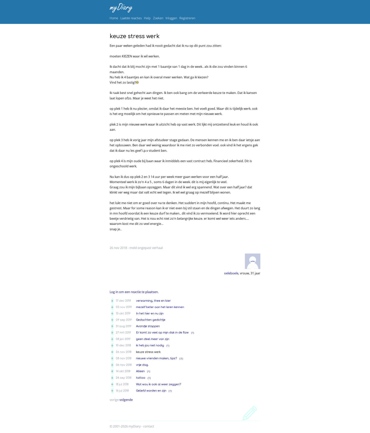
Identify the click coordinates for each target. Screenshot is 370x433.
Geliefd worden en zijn (151, 390)
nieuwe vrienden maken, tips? (156, 358)
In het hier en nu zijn (150, 313)
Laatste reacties (131, 18)
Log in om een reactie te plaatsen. (134, 292)
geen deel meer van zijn (152, 339)
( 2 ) (181, 358)
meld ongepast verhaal (146, 248)
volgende (126, 400)
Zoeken (158, 18)
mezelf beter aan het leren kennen (160, 307)
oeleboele (231, 273)
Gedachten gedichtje (150, 319)
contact (148, 426)
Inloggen (171, 18)
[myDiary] (184, 8)
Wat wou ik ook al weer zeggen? (158, 384)
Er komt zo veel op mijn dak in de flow (162, 332)
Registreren (187, 18)
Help (147, 18)
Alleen (140, 371)
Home (114, 18)
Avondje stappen (148, 326)
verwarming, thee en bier (153, 300)
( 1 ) (192, 333)
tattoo (140, 377)
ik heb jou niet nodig (150, 345)
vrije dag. (142, 364)
